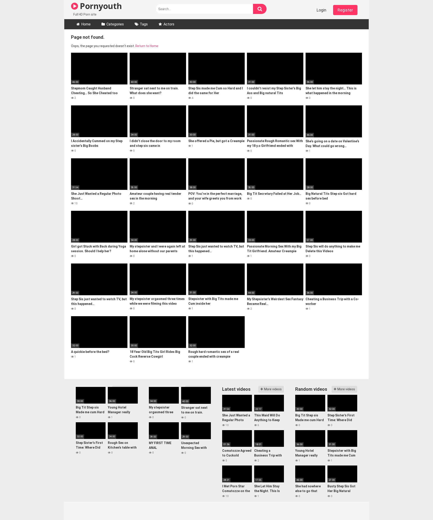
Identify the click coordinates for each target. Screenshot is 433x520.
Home (86, 24)
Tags (144, 24)
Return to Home (146, 46)
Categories (115, 24)
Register (345, 10)
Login (321, 10)
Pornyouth (100, 5)
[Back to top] (418, 506)
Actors (169, 24)
